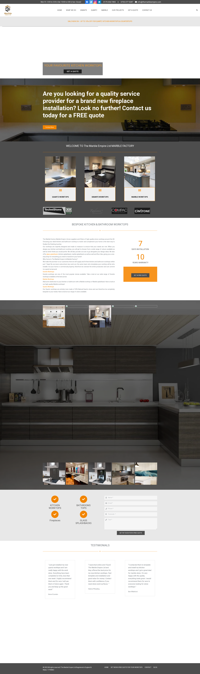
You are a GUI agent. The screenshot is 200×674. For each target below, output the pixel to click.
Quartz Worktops (48, 287)
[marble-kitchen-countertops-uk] (146, 383)
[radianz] (100, 211)
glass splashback (52, 254)
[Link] (60, 171)
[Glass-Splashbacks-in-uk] (100, 474)
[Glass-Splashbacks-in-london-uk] (54, 474)
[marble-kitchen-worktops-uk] (54, 383)
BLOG (155, 667)
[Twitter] (91, 2)
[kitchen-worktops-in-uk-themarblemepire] (77, 383)
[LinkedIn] (99, 2)
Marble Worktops (48, 279)
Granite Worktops (48, 271)
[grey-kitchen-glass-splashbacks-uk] (123, 474)
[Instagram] (95, 2)
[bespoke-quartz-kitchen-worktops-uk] (100, 383)
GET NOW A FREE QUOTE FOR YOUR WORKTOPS (126, 667)
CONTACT (148, 667)
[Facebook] (87, 2)
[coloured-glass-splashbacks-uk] (146, 474)
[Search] (197, 10)
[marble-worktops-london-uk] (123, 383)
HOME (106, 667)
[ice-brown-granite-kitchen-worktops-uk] (77, 474)
